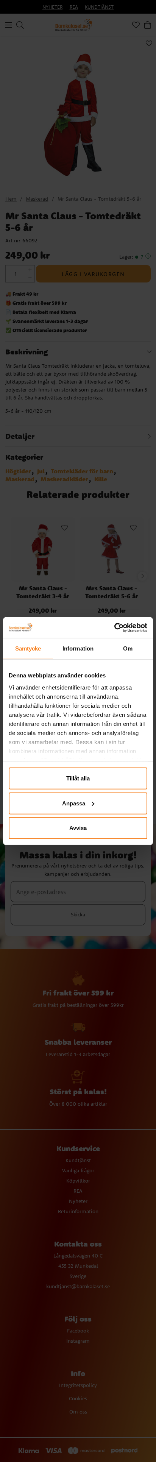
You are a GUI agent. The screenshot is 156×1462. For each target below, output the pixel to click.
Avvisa (78, 828)
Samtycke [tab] (28, 648)
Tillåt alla (78, 778)
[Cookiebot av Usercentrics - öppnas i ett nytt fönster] (114, 627)
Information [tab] (78, 648)
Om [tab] (128, 648)
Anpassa (73, 803)
